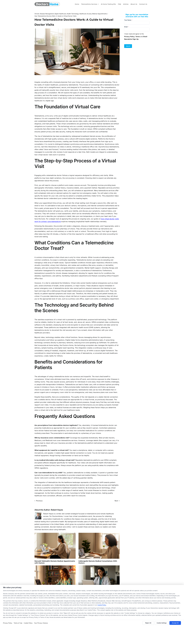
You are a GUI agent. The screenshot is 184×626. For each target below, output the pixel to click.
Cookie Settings (162, 623)
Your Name (128, 20)
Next (116, 501)
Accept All (175, 623)
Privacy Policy (7, 623)
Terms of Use (18, 623)
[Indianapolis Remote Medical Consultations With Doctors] (99, 546)
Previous (39, 501)
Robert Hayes (57, 510)
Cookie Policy (101, 605)
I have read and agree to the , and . (135, 36)
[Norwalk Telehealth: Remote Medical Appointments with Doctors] (55, 546)
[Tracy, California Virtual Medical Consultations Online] (99, 578)
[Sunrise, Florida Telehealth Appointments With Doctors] (55, 578)
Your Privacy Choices (41, 623)
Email (126, 27)
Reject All (148, 623)
